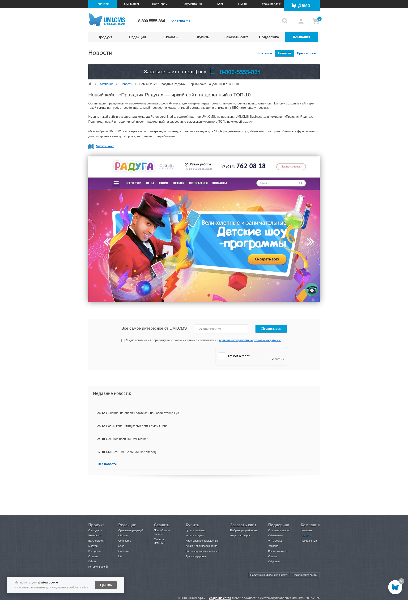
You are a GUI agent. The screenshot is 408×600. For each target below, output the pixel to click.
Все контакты (180, 21)
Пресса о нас (307, 53)
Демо (304, 5)
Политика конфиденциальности (269, 575)
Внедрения (94, 551)
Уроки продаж (271, 4)
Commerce (124, 540)
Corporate (124, 551)
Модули (93, 545)
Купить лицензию (196, 530)
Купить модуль (195, 535)
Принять (106, 585)
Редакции (137, 37)
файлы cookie (48, 582)
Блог (220, 4)
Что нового (94, 535)
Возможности (96, 540)
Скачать (170, 37)
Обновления (275, 535)
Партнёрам (159, 4)
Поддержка (269, 37)
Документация (192, 4)
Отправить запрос (279, 530)
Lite (120, 556)
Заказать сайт (236, 37)
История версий (98, 566)
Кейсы (92, 561)
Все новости (107, 464)
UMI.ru (242, 4)
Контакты (265, 53)
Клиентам (102, 4)
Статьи (272, 556)
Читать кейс (105, 146)
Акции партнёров (240, 535)
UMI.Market (131, 4)
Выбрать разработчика (244, 530)
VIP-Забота (275, 540)
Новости (284, 53)
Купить (203, 37)
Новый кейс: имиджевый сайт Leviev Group (136, 426)
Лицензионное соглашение (202, 540)
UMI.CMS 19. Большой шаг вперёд (131, 452)
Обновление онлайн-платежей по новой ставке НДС (143, 413)
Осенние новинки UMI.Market (127, 439)
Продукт (105, 37)
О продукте (95, 530)
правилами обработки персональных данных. (250, 340)
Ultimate (123, 535)
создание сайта (220, 598)
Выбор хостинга (277, 551)
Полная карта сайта (305, 575)
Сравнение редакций (130, 530)
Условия (273, 545)
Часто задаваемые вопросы (203, 551)
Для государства (196, 556)
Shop (121, 545)
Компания (301, 37)
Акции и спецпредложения (201, 545)
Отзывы (93, 556)
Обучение (274, 561)
